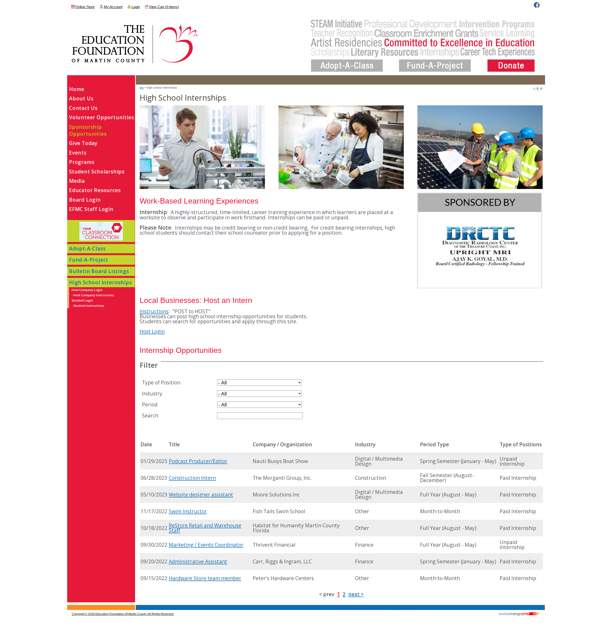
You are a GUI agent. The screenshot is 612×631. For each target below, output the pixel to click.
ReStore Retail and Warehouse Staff (205, 528)
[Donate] (511, 62)
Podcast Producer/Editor (198, 461)
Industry (152, 393)
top (142, 87)
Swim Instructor (188, 511)
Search (150, 415)
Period (150, 404)
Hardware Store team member (205, 578)
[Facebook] (537, 5)
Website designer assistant (201, 494)
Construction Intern (192, 478)
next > (356, 594)
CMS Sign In (70, 605)
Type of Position (161, 382)
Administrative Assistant (198, 561)
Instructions (154, 311)
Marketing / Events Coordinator (206, 544)
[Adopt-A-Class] (347, 62)
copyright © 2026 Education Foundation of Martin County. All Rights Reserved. (123, 614)
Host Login (152, 331)
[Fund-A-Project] (435, 62)
